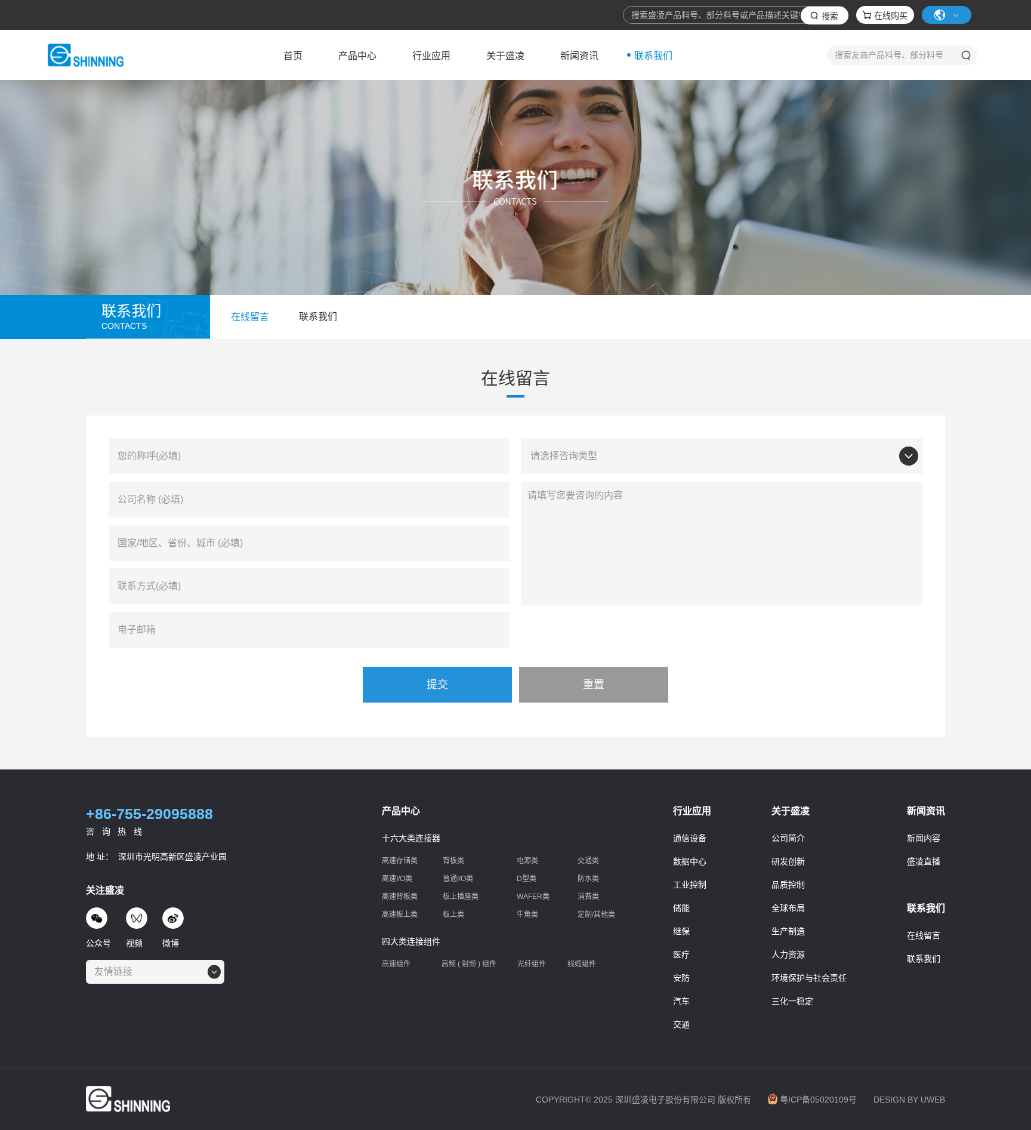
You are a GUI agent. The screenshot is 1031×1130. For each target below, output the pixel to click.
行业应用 (431, 56)
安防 (681, 978)
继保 (681, 931)
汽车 (681, 1001)
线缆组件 (581, 964)
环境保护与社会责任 (809, 978)
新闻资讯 (579, 56)
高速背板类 (400, 896)
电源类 (527, 860)
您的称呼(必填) (149, 456)
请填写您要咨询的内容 (575, 495)
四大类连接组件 (411, 941)
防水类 (588, 878)
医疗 (681, 954)
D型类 (526, 878)
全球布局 (788, 908)
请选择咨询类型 (563, 456)
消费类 (588, 896)
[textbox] (116, 971)
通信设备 (689, 838)
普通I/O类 (458, 878)
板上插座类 (461, 896)
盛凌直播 (923, 861)
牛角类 (527, 914)
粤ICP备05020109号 (818, 1099)
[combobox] (762, 456)
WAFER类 (533, 896)
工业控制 (689, 884)
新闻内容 (923, 838)
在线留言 (923, 935)
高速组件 (396, 964)
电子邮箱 (137, 630)
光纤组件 (531, 964)
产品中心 (357, 56)
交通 (681, 1024)
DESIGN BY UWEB (909, 1099)
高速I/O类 (397, 878)
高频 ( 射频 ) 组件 (469, 964)
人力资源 (788, 954)
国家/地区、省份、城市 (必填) (180, 543)
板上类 (453, 914)
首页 (292, 56)
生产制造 (788, 931)
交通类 (588, 860)
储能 (681, 908)
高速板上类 (400, 914)
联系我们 (653, 56)
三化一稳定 (792, 1001)
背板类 (453, 860)
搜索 (830, 16)
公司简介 (788, 838)
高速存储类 (400, 860)
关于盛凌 (505, 56)
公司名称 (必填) (150, 499)
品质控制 (788, 884)
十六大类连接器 (411, 838)
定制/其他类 (596, 914)
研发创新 (788, 861)
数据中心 (689, 861)
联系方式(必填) (149, 586)
